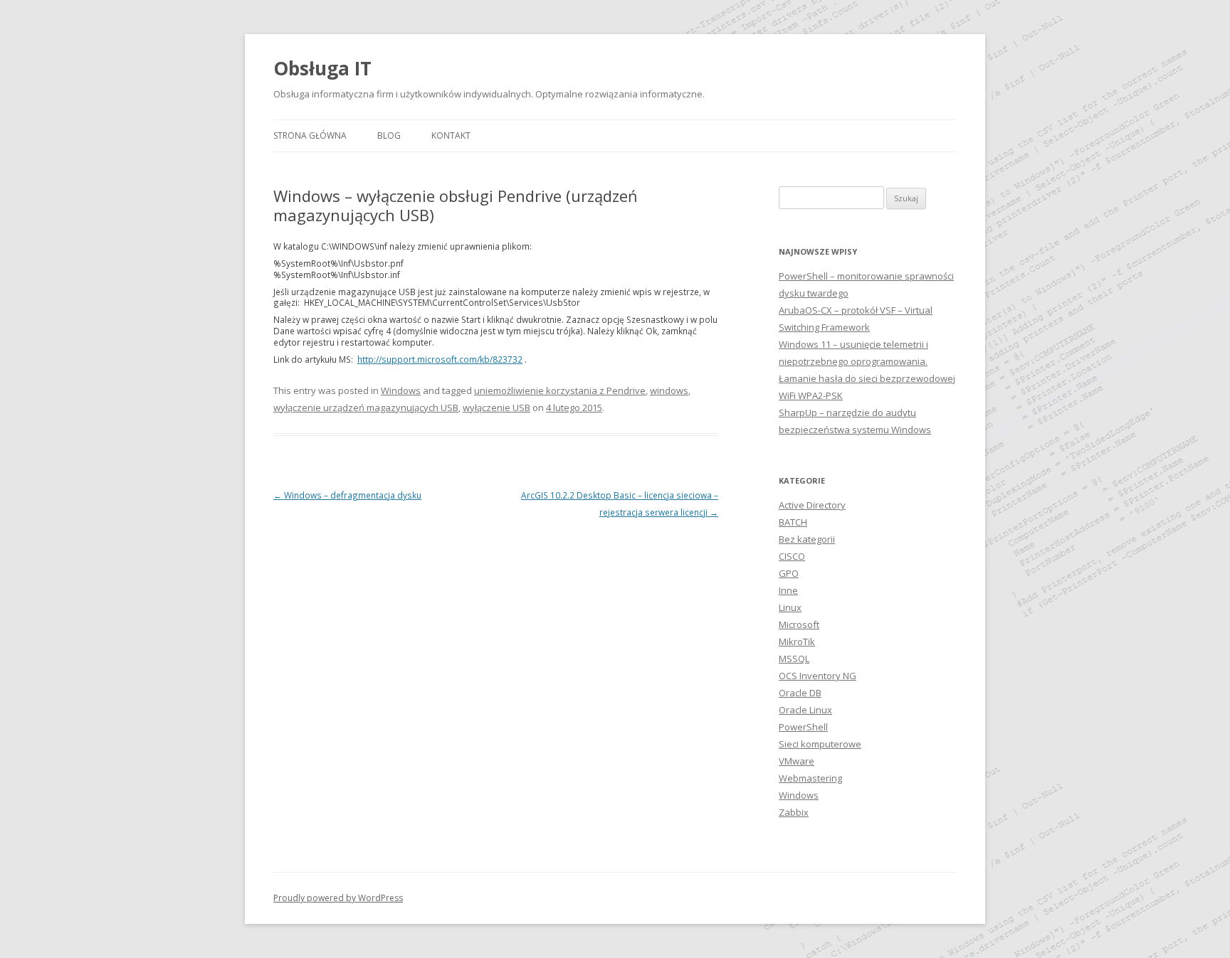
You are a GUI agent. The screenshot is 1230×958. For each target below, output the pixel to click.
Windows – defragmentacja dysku (347, 495)
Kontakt (451, 135)
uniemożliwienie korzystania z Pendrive (560, 390)
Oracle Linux (805, 709)
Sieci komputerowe (820, 744)
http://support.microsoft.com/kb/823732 (439, 359)
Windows (401, 390)
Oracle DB (800, 692)
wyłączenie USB (496, 407)
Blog (389, 135)
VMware (796, 761)
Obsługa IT (322, 68)
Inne (788, 590)
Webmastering (810, 778)
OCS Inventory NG (817, 675)
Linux (790, 607)
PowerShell (803, 726)
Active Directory (812, 505)
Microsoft (799, 624)
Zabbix (794, 812)
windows (669, 390)
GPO (789, 573)
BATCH (793, 522)
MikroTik (797, 641)
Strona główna (310, 135)
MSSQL (794, 658)
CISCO (792, 556)
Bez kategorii (807, 539)
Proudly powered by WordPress (338, 898)
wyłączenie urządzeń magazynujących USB (365, 407)
